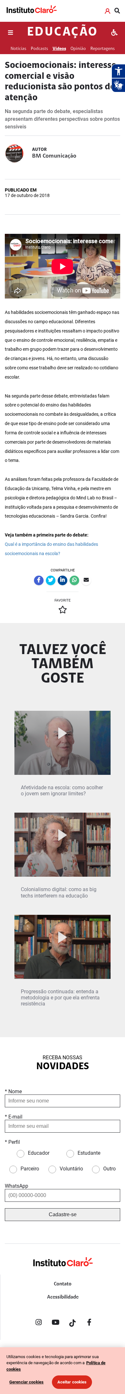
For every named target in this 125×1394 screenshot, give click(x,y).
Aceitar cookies (72, 1382)
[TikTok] (72, 1323)
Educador (38, 1153)
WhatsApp (16, 1186)
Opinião (78, 48)
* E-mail (13, 1117)
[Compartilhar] (39, 580)
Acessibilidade (63, 1297)
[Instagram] (38, 1323)
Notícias (18, 48)
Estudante (89, 1153)
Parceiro (30, 1169)
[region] (62, 1370)
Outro (109, 1169)
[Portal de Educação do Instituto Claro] (62, 1272)
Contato (62, 1284)
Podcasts (39, 48)
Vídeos (59, 48)
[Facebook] (89, 1323)
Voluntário (71, 1169)
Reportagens (102, 48)
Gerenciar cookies (26, 1382)
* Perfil (12, 1142)
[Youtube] (55, 1323)
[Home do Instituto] (31, 10)
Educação (62, 32)
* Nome (13, 1091)
